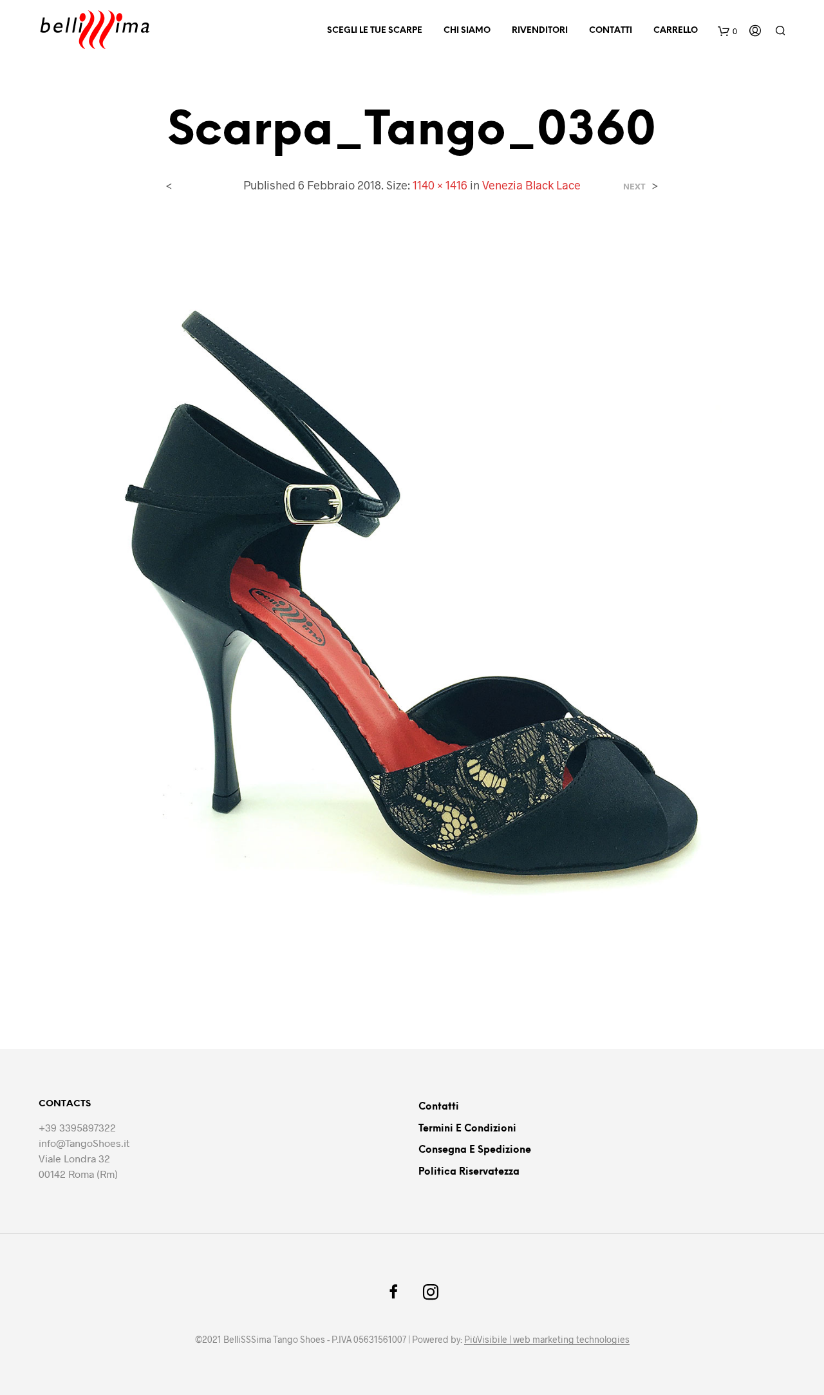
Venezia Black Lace (531, 185)
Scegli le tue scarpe (374, 30)
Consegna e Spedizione (474, 1150)
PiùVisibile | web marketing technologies (547, 1339)
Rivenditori (540, 30)
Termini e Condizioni (467, 1129)
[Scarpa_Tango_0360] (412, 610)
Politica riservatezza (469, 1172)
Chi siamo (467, 30)
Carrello (675, 30)
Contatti (610, 30)
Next (634, 186)
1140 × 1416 (440, 185)
